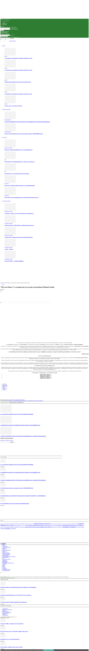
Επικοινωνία (4, 24)
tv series (3, 388)
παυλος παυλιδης (14, 527)
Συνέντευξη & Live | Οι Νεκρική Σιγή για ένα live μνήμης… (17, 173)
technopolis (26, 523)
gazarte (7, 523)
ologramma (16, 523)
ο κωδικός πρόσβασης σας (14, 29)
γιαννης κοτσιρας (23, 525)
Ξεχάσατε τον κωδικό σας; (4, 31)
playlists (6, 56)
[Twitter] (6, 295)
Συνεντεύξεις (4, 137)
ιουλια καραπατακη (58, 525)
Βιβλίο (3, 549)
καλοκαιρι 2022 (66, 525)
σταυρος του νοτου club (56, 527)
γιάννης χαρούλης (10, 525)
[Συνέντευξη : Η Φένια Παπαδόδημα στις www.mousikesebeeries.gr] (10, 146)
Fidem (16, 616)
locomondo (13, 523)
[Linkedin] (17, 295)
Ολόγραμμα (4, 560)
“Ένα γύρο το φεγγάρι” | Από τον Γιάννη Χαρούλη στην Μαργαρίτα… (19, 213)
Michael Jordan (4, 385)
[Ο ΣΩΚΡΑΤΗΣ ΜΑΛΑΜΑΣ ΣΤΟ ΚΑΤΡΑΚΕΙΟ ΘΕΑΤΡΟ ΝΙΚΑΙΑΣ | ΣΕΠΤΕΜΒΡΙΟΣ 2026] (6, 423)
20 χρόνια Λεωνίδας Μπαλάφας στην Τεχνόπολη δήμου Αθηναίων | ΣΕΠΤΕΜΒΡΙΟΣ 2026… (24, 133)
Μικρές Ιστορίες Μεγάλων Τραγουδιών (9, 556)
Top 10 (3, 545)
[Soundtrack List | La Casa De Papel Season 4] (3, 637)
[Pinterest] (10, 295)
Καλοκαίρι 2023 (59, 523)
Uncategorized (4, 546)
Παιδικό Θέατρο (5, 561)
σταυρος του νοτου (45, 527)
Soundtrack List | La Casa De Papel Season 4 (10, 639)
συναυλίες (66, 527)
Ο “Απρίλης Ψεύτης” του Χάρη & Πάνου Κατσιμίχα (16, 399)
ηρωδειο (26, 525)
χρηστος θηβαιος (13, 528)
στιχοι (62, 527)
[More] (25, 295)
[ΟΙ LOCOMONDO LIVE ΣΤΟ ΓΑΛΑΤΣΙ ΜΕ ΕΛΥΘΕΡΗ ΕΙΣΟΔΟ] (3, 501)
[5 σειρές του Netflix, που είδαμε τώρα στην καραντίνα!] (3, 621)
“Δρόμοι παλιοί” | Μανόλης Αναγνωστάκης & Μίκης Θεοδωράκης (19, 237)
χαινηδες (7, 528)
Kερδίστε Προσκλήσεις (6, 109)
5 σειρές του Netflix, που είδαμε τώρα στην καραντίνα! (11, 623)
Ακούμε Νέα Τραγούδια (6, 547)
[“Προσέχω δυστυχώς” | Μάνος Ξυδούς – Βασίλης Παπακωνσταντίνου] (10, 222)
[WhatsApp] (13, 295)
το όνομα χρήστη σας (13, 28)
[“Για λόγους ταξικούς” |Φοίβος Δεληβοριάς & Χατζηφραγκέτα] (3, 600)
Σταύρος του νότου (74, 523)
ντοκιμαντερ (4, 389)
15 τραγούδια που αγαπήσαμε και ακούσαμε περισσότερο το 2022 (18, 70)
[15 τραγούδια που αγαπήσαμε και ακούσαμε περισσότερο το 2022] (10, 67)
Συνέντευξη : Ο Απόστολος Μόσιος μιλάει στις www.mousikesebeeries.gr (20, 185)
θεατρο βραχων (52, 525)
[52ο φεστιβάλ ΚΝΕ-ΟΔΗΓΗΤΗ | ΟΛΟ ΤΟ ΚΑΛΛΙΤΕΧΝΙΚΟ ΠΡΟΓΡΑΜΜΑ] (6, 412)
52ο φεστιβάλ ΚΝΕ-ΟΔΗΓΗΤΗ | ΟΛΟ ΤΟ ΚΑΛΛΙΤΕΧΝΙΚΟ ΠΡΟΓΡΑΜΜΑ (16, 414)
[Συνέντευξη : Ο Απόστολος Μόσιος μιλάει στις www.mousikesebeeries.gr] (10, 182)
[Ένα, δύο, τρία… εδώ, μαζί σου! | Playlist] (10, 102)
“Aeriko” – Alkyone (9, 249)
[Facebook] (2, 295)
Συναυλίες (4, 567)
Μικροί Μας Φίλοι (5, 557)
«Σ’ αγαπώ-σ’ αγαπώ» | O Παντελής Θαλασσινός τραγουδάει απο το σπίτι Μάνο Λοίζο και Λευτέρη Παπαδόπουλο (24, 400)
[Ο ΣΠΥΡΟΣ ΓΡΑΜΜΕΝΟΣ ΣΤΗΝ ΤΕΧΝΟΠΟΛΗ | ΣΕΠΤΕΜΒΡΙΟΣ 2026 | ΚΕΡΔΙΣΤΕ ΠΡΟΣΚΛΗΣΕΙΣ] (10, 118)
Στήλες (3, 566)
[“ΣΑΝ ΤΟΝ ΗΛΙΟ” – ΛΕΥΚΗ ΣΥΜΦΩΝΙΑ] (10, 258)
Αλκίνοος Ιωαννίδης (31, 523)
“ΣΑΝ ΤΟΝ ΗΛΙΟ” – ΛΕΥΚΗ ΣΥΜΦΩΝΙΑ (14, 261)
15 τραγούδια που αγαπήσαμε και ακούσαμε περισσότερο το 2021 (18, 93)
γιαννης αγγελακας (17, 525)
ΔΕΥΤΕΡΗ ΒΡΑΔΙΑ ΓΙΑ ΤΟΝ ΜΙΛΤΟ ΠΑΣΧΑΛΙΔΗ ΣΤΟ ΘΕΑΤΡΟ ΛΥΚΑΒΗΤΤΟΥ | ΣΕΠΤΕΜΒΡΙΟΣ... (23, 495)
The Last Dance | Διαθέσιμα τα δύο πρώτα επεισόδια (11, 647)
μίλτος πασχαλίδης (78, 525)
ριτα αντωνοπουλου (21, 527)
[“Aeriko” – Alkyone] (10, 246)
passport (20, 523)
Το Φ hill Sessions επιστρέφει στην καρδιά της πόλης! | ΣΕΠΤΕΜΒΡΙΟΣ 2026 (16, 488)
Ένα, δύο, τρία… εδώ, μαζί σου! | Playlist (13, 105)
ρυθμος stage (29, 527)
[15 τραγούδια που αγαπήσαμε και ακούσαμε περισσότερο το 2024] (10, 55)
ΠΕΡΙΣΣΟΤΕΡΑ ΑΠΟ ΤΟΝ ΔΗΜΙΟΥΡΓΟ (16, 402)
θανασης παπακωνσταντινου (35, 525)
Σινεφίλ (3, 564)
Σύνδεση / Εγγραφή (5, 20)
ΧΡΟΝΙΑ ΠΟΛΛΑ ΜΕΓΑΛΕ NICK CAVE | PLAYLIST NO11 (18, 82)
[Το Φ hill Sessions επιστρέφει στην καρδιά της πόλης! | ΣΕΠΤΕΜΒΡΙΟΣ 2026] (3, 486)
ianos (10, 523)
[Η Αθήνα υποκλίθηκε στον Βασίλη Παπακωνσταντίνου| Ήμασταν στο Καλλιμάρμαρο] (3, 585)
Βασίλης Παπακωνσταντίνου (42, 523)
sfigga (23, 523)
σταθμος (3, 565)
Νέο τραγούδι (63, 523)
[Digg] (21, 295)
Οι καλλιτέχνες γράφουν (6, 559)
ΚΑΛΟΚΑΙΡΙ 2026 (8, 119)
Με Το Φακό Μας (5, 555)
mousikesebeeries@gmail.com (10, 577)
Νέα (5, 159)
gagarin (5, 523)
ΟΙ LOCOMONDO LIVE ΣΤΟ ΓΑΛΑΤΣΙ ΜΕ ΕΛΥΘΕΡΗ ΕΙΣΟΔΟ (14, 503)
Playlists (3, 45)
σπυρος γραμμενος (36, 527)
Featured (3, 543)
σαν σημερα (4, 563)
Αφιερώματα (4, 548)
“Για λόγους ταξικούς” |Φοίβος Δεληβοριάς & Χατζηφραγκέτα (13, 602)
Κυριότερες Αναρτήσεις (8, 147)
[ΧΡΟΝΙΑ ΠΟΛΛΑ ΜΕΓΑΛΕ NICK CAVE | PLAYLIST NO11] (10, 79)
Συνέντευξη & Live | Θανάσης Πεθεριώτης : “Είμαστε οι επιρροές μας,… (20, 161)
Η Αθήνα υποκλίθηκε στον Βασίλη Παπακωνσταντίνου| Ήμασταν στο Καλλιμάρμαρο (18, 587)
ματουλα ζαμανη (8, 527)
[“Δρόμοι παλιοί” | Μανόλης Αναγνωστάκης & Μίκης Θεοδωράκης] (10, 234)
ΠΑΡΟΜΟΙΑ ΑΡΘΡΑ (4, 402)
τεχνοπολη (72, 527)
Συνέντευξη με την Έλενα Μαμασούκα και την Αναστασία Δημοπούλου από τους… (22, 197)
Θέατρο (51, 523)
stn (24, 523)
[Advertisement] (44, 270)
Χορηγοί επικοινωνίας (6, 570)
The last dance (4, 387)
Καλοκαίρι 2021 (55, 523)
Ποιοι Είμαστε (4, 23)
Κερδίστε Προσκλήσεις (6, 553)
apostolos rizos (2, 523)
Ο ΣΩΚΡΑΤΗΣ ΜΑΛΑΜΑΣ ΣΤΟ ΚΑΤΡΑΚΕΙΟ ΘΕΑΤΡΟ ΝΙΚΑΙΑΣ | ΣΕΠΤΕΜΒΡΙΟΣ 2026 (20, 425)
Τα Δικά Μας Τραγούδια (9, 211)
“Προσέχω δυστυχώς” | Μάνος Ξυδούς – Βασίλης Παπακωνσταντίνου (19, 225)
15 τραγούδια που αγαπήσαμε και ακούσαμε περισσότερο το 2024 (18, 58)
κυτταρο (72, 525)
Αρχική (3, 22)
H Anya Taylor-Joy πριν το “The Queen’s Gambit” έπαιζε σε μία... (14, 631)
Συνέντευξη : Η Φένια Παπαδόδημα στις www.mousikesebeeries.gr (18, 149)
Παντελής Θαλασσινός (68, 523)
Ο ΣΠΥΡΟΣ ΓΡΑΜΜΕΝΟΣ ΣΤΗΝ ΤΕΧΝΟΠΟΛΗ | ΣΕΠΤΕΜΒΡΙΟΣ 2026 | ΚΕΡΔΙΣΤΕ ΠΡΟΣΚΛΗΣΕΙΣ (27, 121)
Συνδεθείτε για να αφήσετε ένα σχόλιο (6, 440)
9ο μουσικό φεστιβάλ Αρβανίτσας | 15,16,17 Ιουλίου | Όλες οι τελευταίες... (16, 595)
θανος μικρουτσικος (46, 525)
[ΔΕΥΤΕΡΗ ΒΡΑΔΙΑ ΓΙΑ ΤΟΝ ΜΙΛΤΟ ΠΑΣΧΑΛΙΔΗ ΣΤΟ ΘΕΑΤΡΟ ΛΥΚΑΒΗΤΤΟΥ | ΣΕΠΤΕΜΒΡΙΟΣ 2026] (3, 493)
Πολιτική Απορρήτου (3, 32)
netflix (3, 386)
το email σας (12, 35)
